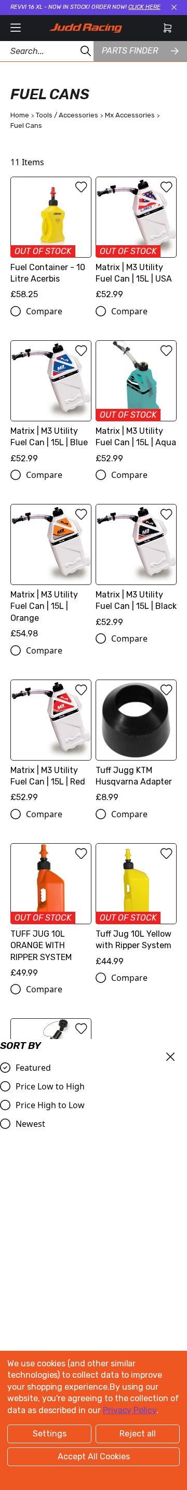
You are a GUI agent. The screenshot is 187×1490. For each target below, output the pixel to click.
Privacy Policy (129, 1410)
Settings (49, 1434)
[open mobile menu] (15, 28)
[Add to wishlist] (81, 187)
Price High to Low (50, 1105)
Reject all (137, 1434)
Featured (33, 1067)
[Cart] (167, 28)
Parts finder (130, 51)
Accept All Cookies (94, 1456)
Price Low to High (50, 1086)
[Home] (85, 28)
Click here (144, 7)
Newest (30, 1123)
